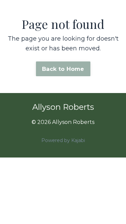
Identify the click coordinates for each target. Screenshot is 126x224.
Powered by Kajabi (63, 140)
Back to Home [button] (63, 68)
